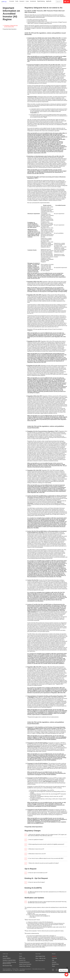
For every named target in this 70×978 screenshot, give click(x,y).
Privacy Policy (15, 969)
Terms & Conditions (7, 969)
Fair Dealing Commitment (25, 969)
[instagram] (57, 970)
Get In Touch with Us (40, 960)
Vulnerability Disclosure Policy (38, 969)
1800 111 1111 (42, 958)
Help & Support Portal (40, 956)
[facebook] (53, 970)
